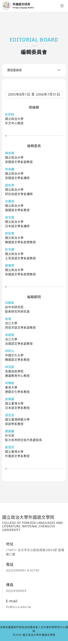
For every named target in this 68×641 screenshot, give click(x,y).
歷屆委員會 (14, 70)
